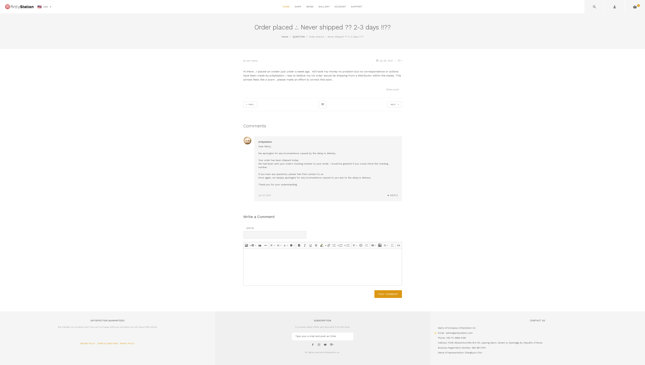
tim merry (252, 60)
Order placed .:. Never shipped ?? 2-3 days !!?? (336, 36)
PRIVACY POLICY (127, 343)
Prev (251, 104)
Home (285, 36)
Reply (394, 195)
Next (394, 104)
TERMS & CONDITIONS (108, 343)
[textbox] (322, 267)
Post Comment (388, 294)
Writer (250, 228)
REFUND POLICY (88, 343)
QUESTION (299, 36)
